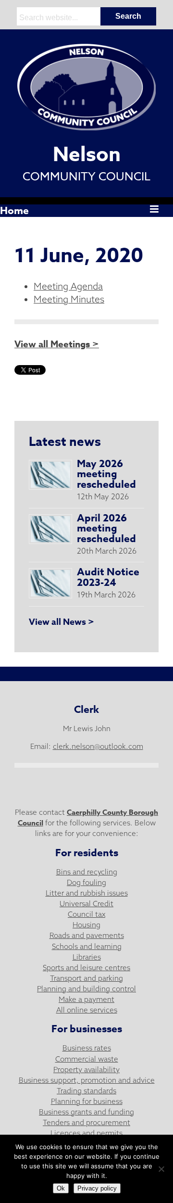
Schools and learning (87, 946)
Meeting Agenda (68, 286)
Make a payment (86, 999)
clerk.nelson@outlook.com (98, 746)
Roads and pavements (86, 935)
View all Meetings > (56, 344)
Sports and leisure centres (86, 967)
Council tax (86, 914)
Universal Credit (86, 903)
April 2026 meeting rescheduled (106, 528)
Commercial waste (86, 1059)
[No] (161, 1169)
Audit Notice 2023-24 (108, 577)
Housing (86, 924)
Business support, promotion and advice (87, 1080)
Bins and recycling (86, 871)
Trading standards (86, 1090)
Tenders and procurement (86, 1122)
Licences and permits (86, 1133)
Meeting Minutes (69, 299)
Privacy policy (97, 1188)
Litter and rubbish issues (87, 893)
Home (14, 210)
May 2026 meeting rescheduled (106, 474)
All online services (86, 1009)
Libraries (87, 957)
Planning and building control (86, 988)
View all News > (61, 622)
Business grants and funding (86, 1111)
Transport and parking (86, 978)
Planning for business (87, 1101)
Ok (61, 1188)
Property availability (86, 1069)
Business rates (86, 1047)
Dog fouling (86, 882)
